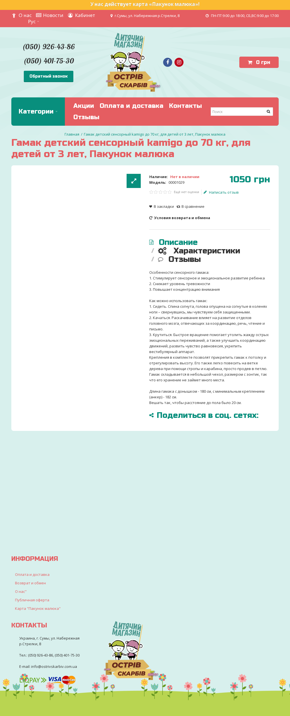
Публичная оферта (32, 599)
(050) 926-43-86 (48, 46)
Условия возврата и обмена (181, 217)
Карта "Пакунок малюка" (38, 608)
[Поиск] (269, 111)
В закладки (164, 206)
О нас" (21, 591)
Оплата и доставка (32, 574)
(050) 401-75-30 (48, 60)
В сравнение (193, 206)
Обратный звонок (48, 76)
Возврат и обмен (30, 582)
